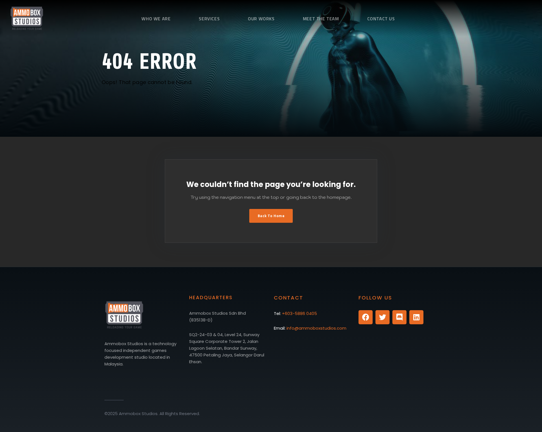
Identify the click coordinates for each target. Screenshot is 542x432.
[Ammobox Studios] (22, 17)
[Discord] (399, 317)
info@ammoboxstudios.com (316, 328)
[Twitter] (382, 317)
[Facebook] (366, 317)
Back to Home (271, 216)
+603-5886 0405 (299, 313)
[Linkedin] (416, 317)
